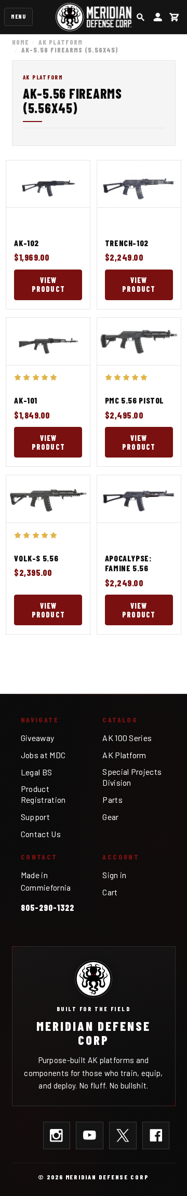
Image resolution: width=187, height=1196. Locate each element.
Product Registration (43, 794)
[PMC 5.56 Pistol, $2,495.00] (139, 341)
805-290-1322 (47, 907)
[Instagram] (57, 1135)
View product (48, 284)
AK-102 (26, 243)
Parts (112, 799)
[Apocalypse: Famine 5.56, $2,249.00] (139, 498)
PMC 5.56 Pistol (134, 400)
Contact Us (41, 834)
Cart (109, 892)
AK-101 (25, 400)
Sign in (114, 875)
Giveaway (38, 738)
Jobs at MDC (43, 755)
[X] (123, 1135)
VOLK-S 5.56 (36, 558)
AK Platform (124, 755)
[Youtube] (89, 1135)
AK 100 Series (127, 738)
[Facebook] (156, 1135)
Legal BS (36, 772)
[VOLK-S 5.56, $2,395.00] (48, 498)
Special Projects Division (132, 777)
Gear (110, 817)
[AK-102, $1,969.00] (48, 184)
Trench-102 (127, 243)
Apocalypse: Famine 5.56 (128, 563)
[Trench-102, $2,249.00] (139, 184)
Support (35, 817)
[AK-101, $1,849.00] (48, 341)
